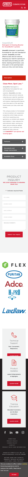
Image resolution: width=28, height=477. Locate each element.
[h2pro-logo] (14, 290)
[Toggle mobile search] (22, 7)
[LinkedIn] (11, 432)
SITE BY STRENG (20, 454)
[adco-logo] (14, 280)
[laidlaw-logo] (14, 307)
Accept (14, 474)
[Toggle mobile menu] (25, 7)
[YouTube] (17, 432)
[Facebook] (5, 432)
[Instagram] (23, 432)
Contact (12, 445)
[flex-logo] (14, 261)
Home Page (12, 438)
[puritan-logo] (14, 271)
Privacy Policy (12, 440)
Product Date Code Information (14, 447)
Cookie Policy (12, 443)
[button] (14, 77)
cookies (24, 464)
